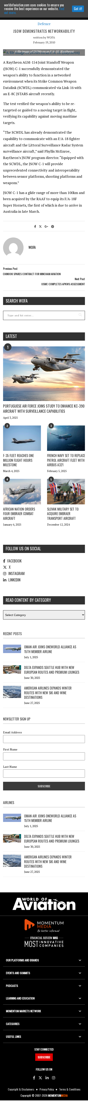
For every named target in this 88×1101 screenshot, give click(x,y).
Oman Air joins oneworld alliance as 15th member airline (50, 649)
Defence (44, 24)
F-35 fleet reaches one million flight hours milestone (18, 460)
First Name (10, 749)
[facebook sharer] (35, 226)
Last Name (10, 766)
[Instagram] (53, 1077)
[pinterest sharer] (52, 226)
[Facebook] (34, 1077)
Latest (11, 336)
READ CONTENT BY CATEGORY (28, 600)
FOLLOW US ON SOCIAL (23, 548)
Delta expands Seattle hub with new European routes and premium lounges (51, 669)
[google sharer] (46, 226)
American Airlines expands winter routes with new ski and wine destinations (48, 693)
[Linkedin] (47, 1077)
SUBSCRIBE (44, 1057)
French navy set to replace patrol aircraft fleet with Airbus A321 (66, 460)
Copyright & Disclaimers (21, 1089)
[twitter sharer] (40, 226)
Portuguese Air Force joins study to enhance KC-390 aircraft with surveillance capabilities (44, 408)
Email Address (12, 732)
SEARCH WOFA (17, 301)
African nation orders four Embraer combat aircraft (19, 514)
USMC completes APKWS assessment (63, 284)
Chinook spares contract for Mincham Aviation (32, 274)
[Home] (44, 904)
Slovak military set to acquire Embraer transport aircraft (63, 514)
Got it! (78, 8)
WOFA (51, 37)
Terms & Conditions (69, 1089)
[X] (40, 1077)
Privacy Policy (46, 1089)
